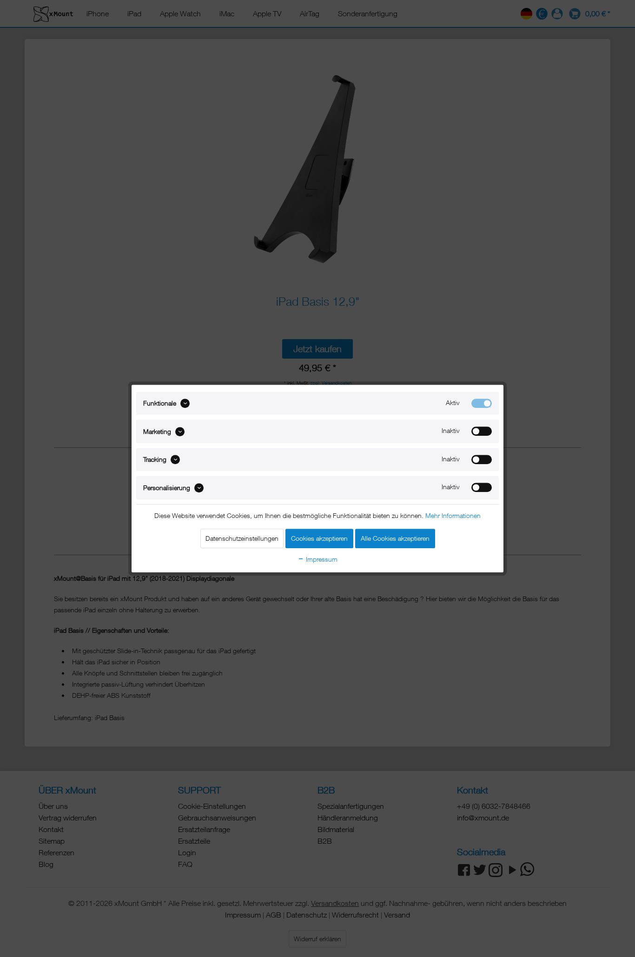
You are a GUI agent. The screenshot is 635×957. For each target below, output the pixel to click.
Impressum (320, 559)
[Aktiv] (481, 403)
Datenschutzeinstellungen (241, 538)
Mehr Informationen (453, 515)
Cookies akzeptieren (319, 538)
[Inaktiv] (481, 431)
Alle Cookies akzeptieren (395, 538)
